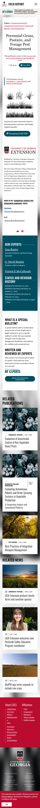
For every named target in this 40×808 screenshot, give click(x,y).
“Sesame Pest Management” (14, 220)
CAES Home (11, 709)
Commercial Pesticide (19, 23)
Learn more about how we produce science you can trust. (25, 12)
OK (7, 804)
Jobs (8, 723)
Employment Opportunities (29, 777)
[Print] (22, 231)
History (10, 714)
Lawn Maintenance (17, 28)
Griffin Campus (29, 720)
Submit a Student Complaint (29, 785)
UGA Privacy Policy (29, 781)
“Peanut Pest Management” (14, 211)
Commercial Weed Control (14, 26)
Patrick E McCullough (14, 83)
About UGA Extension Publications (20, 379)
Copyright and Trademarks (10, 781)
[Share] (17, 231)
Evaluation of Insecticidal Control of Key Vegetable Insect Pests (17, 442)
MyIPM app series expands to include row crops (19, 686)
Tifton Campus (29, 717)
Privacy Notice (7, 797)
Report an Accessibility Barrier (11, 785)
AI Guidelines (12, 740)
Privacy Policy (12, 732)
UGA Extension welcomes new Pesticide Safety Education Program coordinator (19, 641)
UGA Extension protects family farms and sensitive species (19, 597)
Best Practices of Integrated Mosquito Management (18, 548)
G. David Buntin (21, 81)
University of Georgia (20, 758)
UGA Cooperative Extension (28, 712)
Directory (29, 773)
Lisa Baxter (10, 81)
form (15, 799)
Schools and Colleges (11, 773)
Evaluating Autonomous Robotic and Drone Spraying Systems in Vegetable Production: (18, 498)
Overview (10, 712)
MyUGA (11, 777)
